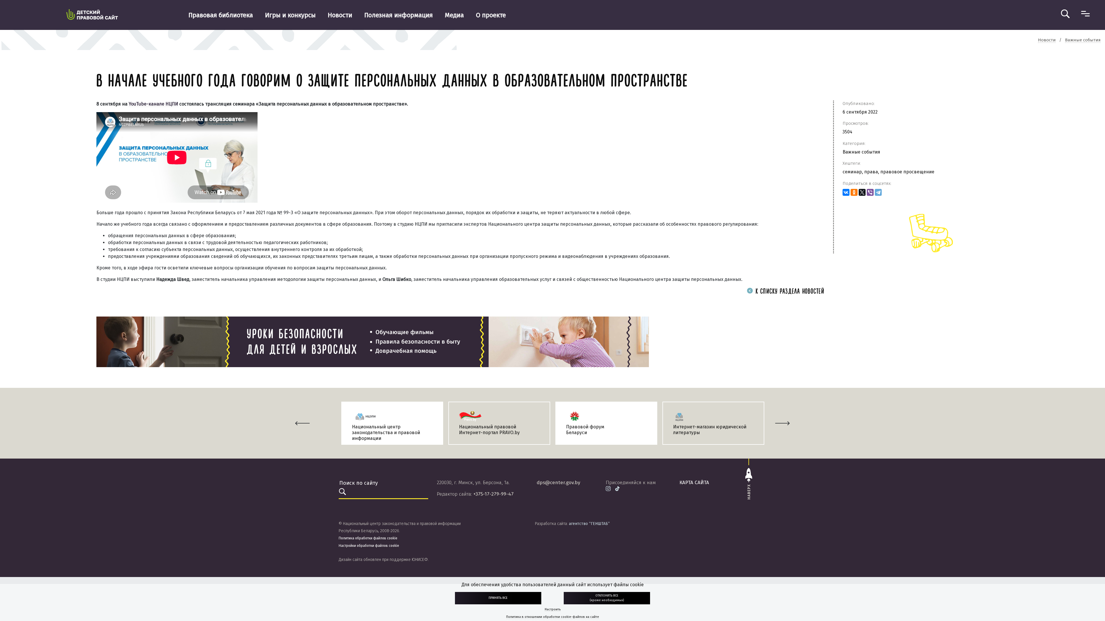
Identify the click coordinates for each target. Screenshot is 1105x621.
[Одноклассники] (854, 192)
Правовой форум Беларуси (585, 429)
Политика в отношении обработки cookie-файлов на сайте (552, 617)
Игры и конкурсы (290, 15)
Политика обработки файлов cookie (368, 538)
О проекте (491, 15)
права (871, 172)
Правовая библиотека (220, 15)
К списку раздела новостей (788, 292)
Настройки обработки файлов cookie (369, 546)
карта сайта (694, 483)
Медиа (454, 15)
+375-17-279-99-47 (493, 494)
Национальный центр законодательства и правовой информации (386, 432)
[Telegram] (878, 192)
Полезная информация (398, 15)
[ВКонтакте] (846, 192)
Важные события (861, 152)
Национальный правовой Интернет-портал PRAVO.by (489, 429)
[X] (862, 192)
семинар (852, 172)
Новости (340, 15)
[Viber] (870, 192)
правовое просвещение (907, 172)
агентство (589, 523)
